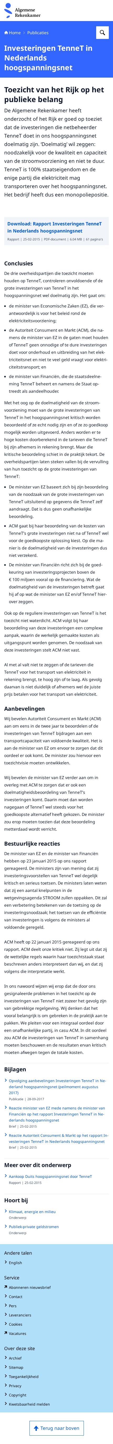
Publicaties (38, 33)
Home (15, 33)
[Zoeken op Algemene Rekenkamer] (102, 32)
